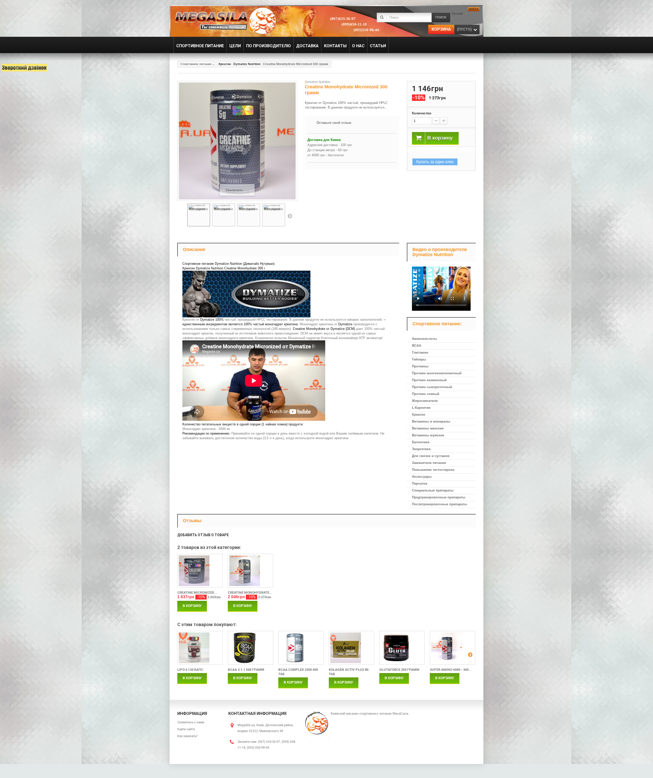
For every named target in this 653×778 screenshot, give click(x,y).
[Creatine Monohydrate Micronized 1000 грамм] (250, 571)
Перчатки (419, 483)
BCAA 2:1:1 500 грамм (246, 670)
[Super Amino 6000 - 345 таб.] (452, 648)
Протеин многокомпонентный (436, 373)
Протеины (420, 366)
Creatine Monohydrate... (250, 592)
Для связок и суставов (430, 456)
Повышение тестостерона (433, 470)
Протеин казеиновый (429, 380)
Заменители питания (429, 463)
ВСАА (416, 346)
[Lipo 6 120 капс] (200, 648)
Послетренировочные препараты (439, 504)
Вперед (289, 215)
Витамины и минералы (431, 421)
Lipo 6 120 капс (190, 670)
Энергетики (421, 449)
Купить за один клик (435, 162)
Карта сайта (186, 729)
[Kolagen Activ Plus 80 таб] (351, 648)
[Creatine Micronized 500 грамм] (200, 571)
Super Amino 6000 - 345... (451, 670)
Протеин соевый (425, 394)
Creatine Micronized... (197, 592)
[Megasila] (225, 20)
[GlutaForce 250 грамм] (402, 648)
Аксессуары (422, 476)
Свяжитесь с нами (190, 722)
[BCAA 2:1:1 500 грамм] (250, 648)
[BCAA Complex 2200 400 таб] (301, 648)
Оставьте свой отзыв (334, 123)
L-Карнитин (421, 408)
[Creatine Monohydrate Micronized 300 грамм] (198, 215)
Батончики (421, 442)
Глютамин (420, 352)
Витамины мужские (428, 435)
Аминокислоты (424, 339)
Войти (473, 9)
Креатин (418, 414)
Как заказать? (187, 736)
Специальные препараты (433, 490)
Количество (421, 113)
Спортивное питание (195, 64)
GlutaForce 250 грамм (399, 670)
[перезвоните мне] (24, 67)
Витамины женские (428, 428)
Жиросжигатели (425, 401)
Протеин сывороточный (432, 387)
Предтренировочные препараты (438, 497)
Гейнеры (419, 359)
